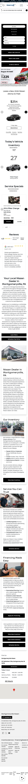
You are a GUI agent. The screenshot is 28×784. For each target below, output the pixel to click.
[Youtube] (9, 732)
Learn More (14, 335)
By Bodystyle (14, 29)
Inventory (4, 740)
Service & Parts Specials (10, 752)
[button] (14, 690)
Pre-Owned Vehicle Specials (4, 759)
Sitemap (18, 773)
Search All (14, 34)
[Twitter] (6, 732)
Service (11, 740)
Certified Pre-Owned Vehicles (4, 750)
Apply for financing (18, 608)
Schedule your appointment (11, 542)
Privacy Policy (11, 773)
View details (14, 128)
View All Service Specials (13, 188)
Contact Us (7, 717)
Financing (18, 740)
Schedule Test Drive (14, 339)
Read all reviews (22, 238)
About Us (24, 743)
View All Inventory (13, 147)
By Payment (14, 31)
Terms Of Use (14, 773)
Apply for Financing (14, 615)
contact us (17, 327)
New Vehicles (4, 743)
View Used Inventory (14, 639)
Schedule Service (13, 190)
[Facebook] (2, 732)
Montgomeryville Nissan (5, 773)
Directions (24, 747)
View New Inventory (14, 480)
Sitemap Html (22, 773)
